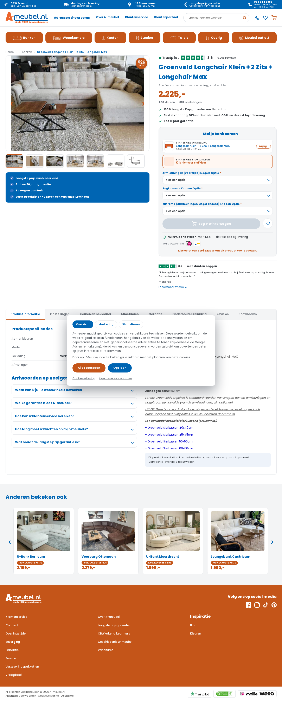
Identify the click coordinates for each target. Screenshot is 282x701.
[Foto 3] (55, 161)
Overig (216, 38)
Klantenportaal (166, 17)
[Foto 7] (136, 161)
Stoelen (146, 38)
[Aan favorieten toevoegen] (268, 223)
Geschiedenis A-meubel (115, 642)
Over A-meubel (107, 17)
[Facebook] (248, 605)
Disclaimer (67, 695)
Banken (29, 38)
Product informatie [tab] (25, 314)
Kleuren (195, 634)
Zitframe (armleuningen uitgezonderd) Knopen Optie (202, 204)
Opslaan (119, 368)
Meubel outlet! (257, 38)
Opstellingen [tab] (60, 314)
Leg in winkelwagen (215, 224)
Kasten (112, 38)
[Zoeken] (245, 18)
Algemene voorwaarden (21, 695)
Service (11, 658)
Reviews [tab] (223, 314)
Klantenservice (136, 17)
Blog (193, 625)
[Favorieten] (265, 17)
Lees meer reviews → (173, 287)
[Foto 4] (75, 161)
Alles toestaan (89, 368)
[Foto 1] (14, 161)
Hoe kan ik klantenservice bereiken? (44, 416)
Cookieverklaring (48, 695)
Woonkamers (74, 38)
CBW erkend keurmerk (114, 634)
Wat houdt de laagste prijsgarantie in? (47, 442)
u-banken (25, 52)
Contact (12, 625)
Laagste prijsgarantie (113, 625)
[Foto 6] (115, 161)
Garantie (12, 650)
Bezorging (13, 642)
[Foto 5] (95, 161)
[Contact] (257, 17)
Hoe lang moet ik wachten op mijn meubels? (51, 429)
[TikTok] (265, 605)
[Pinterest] (274, 605)
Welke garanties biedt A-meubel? (43, 403)
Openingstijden (16, 634)
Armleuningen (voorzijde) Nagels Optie (191, 173)
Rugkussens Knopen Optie (182, 188)
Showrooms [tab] (248, 314)
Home (10, 52)
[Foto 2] (35, 161)
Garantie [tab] (155, 314)
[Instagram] (257, 605)
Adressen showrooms (72, 17)
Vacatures (105, 650)
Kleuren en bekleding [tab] (95, 314)
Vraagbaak (14, 675)
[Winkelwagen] (274, 17)
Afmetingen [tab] (130, 314)
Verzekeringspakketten (22, 667)
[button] (77, 103)
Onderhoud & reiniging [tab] (189, 314)
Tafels (183, 38)
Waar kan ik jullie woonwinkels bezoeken (48, 390)
